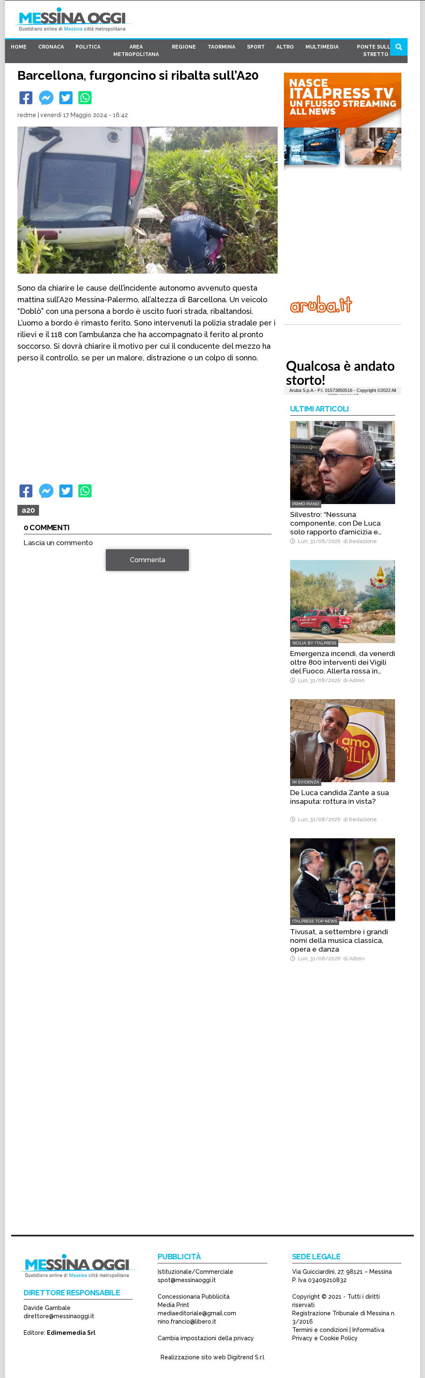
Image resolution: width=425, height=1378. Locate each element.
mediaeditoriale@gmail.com (197, 1313)
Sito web (37, 694)
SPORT (256, 47)
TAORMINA (221, 47)
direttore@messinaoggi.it (59, 1316)
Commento (41, 564)
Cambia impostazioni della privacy (206, 1338)
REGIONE (184, 47)
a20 (28, 510)
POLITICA (88, 47)
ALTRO (285, 47)
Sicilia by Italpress (314, 643)
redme (26, 115)
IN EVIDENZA (305, 782)
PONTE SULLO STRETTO (376, 50)
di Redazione (359, 541)
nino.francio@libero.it (187, 1321)
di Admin (353, 680)
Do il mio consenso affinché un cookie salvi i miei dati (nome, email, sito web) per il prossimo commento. (146, 720)
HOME (19, 47)
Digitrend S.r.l (245, 1357)
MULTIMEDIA (322, 47)
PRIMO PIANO (305, 504)
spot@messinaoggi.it (187, 1280)
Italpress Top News (314, 921)
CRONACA (51, 47)
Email (34, 679)
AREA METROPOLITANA (136, 50)
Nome (34, 664)
